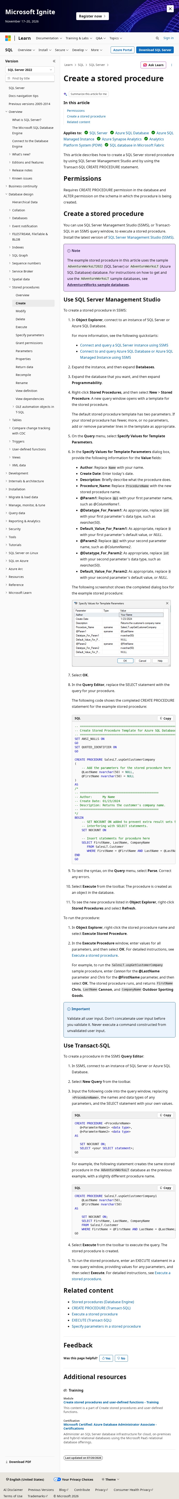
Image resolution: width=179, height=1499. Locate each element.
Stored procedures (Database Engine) (103, 1301)
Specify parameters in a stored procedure (106, 1326)
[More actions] (172, 65)
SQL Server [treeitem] (17, 88)
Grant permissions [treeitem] (29, 343)
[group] (124, 793)
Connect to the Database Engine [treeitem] (30, 143)
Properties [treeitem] (23, 359)
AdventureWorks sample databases (98, 284)
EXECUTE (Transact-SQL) (91, 1320)
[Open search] (157, 38)
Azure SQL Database (132, 133)
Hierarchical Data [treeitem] (25, 202)
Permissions (76, 111)
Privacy (100, 1490)
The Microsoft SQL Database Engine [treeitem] (32, 130)
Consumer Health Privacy (132, 1490)
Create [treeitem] (21, 303)
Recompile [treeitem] (23, 375)
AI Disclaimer (13, 1490)
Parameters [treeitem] (24, 351)
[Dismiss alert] (170, 8)
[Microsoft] (8, 38)
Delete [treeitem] (20, 319)
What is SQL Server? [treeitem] (26, 120)
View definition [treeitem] (26, 391)
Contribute (82, 1490)
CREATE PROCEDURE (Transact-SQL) (101, 1308)
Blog (62, 1490)
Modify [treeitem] (21, 311)
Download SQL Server (155, 50)
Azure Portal (122, 50)
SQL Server (97, 65)
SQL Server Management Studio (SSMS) (140, 237)
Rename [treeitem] (22, 383)
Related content (78, 122)
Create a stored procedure (86, 116)
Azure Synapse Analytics (122, 139)
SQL (81, 65)
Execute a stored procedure (95, 955)
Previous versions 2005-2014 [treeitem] (29, 104)
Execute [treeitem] (21, 327)
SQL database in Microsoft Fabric (137, 145)
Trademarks (36, 1496)
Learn (68, 65)
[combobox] (30, 69)
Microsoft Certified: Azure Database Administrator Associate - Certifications (110, 1426)
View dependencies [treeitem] (30, 399)
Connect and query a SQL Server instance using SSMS (124, 345)
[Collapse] (54, 61)
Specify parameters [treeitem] (30, 335)
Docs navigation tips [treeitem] (23, 96)
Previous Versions (41, 1490)
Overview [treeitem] (22, 295)
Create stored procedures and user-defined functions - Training (111, 1402)
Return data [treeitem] (24, 367)
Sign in (169, 38)
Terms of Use (12, 1496)
